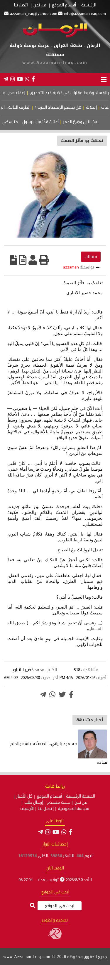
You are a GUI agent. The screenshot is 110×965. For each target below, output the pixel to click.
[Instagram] (12, 79)
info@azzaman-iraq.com (85, 14)
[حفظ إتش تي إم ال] (23, 260)
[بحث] (32, 906)
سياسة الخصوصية (73, 809)
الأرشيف (27, 809)
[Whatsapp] (52, 694)
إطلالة (97, 107)
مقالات (90, 257)
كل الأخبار (24, 797)
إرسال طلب (33, 803)
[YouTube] (20, 79)
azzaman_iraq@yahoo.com (33, 14)
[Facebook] (33, 79)
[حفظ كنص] (13, 260)
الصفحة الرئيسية (80, 797)
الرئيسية (88, 6)
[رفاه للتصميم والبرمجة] (55, 938)
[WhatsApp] (27, 79)
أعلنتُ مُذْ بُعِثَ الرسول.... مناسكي (35, 122)
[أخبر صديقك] (32, 260)
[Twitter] (62, 694)
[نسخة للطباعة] (44, 260)
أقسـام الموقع (49, 797)
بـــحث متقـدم (58, 803)
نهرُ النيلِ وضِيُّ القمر (86, 122)
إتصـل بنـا (46, 809)
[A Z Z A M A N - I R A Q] (55, 36)
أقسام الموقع (64, 6)
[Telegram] (6, 79)
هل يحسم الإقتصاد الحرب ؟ (64, 107)
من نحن (39, 6)
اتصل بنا (21, 6)
